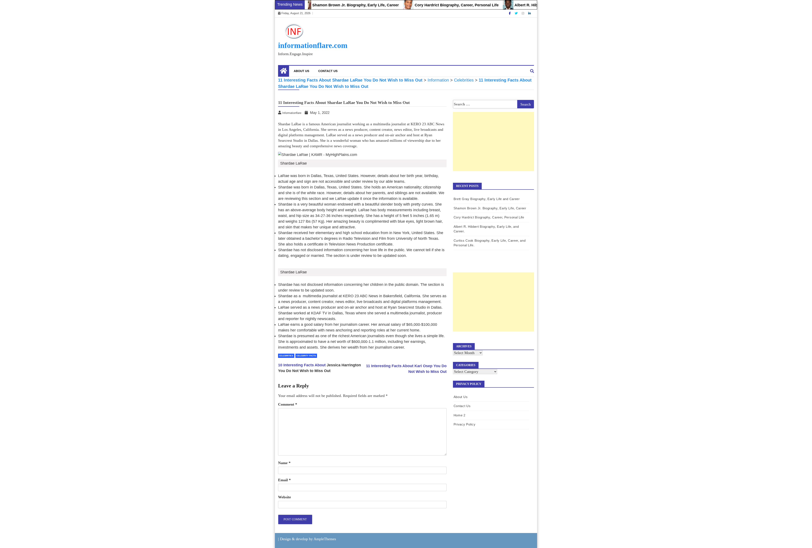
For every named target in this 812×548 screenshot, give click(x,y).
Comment (287, 404)
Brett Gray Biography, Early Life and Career (487, 199)
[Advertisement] (493, 146)
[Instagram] (523, 13)
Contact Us (327, 71)
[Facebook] (510, 13)
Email (284, 480)
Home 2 (459, 415)
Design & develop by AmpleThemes (308, 539)
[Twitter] (516, 13)
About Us (301, 71)
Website (284, 497)
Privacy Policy (465, 424)
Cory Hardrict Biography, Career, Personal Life (441, 5)
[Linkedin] (529, 13)
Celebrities (286, 355)
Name (284, 463)
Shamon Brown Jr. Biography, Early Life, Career (340, 5)
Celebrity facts (306, 355)
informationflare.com (312, 45)
